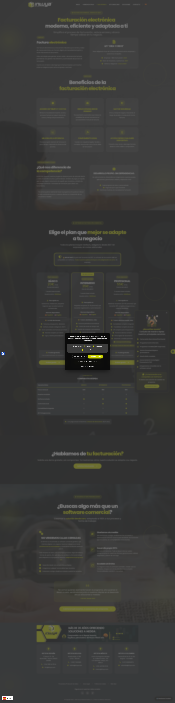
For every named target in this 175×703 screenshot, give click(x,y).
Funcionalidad (88, 350)
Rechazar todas (79, 356)
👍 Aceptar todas (95, 356)
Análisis (88, 346)
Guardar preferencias (87, 361)
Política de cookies (87, 366)
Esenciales (78, 346)
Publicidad (98, 346)
